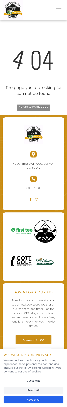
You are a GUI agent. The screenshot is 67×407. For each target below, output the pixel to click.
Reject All (33, 390)
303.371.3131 (33, 188)
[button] (58, 10)
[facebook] (30, 200)
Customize (33, 380)
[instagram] (36, 200)
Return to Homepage (33, 107)
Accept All (33, 399)
